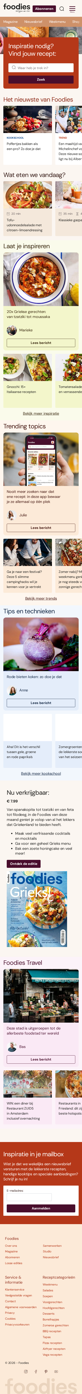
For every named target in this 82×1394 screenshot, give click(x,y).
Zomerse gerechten (56, 1325)
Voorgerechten (52, 1302)
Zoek (41, 79)
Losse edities (13, 1263)
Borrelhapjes (51, 1319)
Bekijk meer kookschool (41, 773)
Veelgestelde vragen (18, 1295)
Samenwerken (52, 1246)
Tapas (47, 1337)
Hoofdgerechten (54, 1308)
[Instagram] (25, 1371)
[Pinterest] (46, 1371)
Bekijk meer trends (41, 598)
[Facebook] (36, 1371)
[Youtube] (56, 1371)
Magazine (10, 21)
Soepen (48, 1296)
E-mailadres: (15, 1190)
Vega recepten (52, 1355)
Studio (47, 1251)
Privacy (10, 1313)
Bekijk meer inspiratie (41, 413)
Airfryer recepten (54, 1349)
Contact (10, 1301)
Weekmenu (57, 21)
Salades (48, 1290)
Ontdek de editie (23, 864)
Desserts (48, 1313)
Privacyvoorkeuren (17, 1324)
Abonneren (44, 8)
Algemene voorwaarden (21, 1307)
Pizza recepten (52, 1343)
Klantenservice (14, 1289)
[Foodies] (16, 8)
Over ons (11, 1246)
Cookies (10, 1318)
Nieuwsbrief (33, 21)
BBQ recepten (52, 1331)
